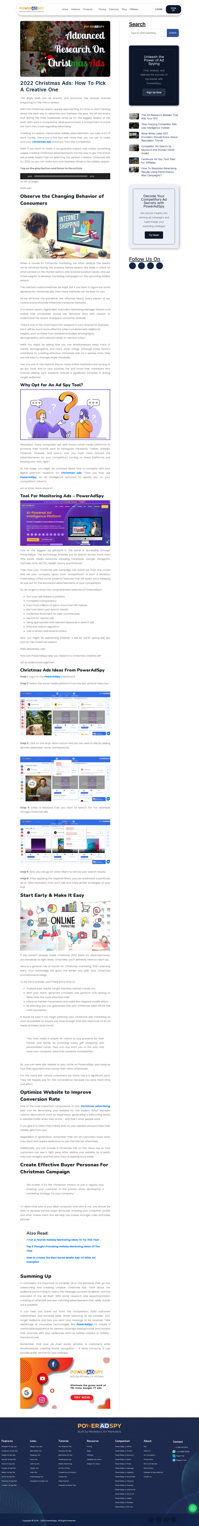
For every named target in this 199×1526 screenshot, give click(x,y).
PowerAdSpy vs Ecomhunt (124, 1455)
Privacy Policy (148, 1459)
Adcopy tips (62, 1477)
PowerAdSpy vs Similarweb (125, 1477)
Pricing (102, 9)
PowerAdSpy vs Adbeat (123, 1498)
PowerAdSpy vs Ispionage (124, 1468)
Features (75, 9)
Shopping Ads (35, 1455)
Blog (124, 9)
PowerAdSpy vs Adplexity (124, 1472)
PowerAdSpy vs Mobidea (124, 1502)
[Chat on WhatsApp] (193, 1508)
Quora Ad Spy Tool (8, 1477)
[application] (65, 176)
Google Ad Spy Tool (8, 1455)
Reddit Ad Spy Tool (8, 1472)
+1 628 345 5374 (181, 1447)
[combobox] (148, 33)
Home (65, 9)
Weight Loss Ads (36, 1446)
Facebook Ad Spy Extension (153, 1472)
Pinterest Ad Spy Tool (9, 1481)
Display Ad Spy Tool (9, 1468)
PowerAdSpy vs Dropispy (124, 1485)
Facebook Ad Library (94, 1459)
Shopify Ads (34, 1468)
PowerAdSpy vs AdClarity (124, 1481)
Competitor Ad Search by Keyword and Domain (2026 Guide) (157, 150)
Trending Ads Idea (64, 1451)
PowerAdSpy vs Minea (123, 1464)
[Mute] (97, 176)
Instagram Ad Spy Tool (10, 1451)
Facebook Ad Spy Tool (9, 1446)
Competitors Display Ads (39, 1481)
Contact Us (148, 1477)
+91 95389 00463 (182, 1452)
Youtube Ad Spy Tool (9, 1459)
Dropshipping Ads (36, 1477)
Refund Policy (148, 1468)
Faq (145, 1446)
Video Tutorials (63, 1481)
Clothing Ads (34, 1464)
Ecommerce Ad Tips (65, 1455)
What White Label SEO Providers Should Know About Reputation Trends (159, 137)
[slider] (104, 176)
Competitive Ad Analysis (67, 1472)
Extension (114, 9)
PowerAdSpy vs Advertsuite (125, 1490)
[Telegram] (159, 265)
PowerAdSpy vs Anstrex (123, 1451)
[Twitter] (132, 265)
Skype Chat (180, 1456)
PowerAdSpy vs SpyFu (123, 1459)
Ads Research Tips (65, 1446)
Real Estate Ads (35, 1451)
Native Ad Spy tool (8, 1464)
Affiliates (134, 9)
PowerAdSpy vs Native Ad (124, 1494)
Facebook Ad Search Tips (67, 1485)
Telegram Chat (181, 1460)
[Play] (24, 176)
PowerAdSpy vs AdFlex (123, 1446)
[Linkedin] (150, 265)
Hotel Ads (33, 1472)
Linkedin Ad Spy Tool (9, 1485)
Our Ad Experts (149, 1455)
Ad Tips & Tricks (64, 1468)
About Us (147, 1451)
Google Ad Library (93, 1464)
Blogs (89, 1451)
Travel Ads (33, 1459)
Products (88, 9)
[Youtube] (141, 265)
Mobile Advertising (65, 1464)
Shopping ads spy (64, 1459)
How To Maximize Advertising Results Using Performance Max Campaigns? (158, 172)
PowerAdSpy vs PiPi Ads (124, 1507)
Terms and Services (150, 1464)
